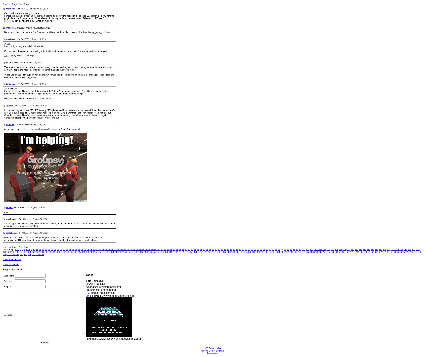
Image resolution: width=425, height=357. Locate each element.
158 (125, 252)
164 (150, 252)
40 (123, 249)
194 (274, 252)
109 (340, 249)
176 (200, 252)
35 (108, 249)
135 (29, 252)
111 (348, 249)
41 (126, 249)
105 (324, 249)
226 (407, 252)
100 (303, 249)
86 (261, 249)
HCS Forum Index (212, 348)
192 (266, 252)
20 (64, 249)
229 (419, 252)
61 (186, 249)
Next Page (24, 4)
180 (216, 252)
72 (219, 249)
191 (262, 252)
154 (108, 252)
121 (388, 249)
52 (159, 249)
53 (162, 249)
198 (291, 252)
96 (291, 249)
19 (61, 249)
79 (240, 249)
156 (117, 252)
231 (9, 254)
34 (105, 249)
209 (337, 252)
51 (156, 249)
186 (241, 252)
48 (147, 249)
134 (25, 252)
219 (378, 252)
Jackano (10, 9)
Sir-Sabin (10, 124)
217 (370, 252)
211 (345, 252)
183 (229, 252)
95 (288, 249)
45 (138, 249)
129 (4, 252)
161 (137, 252)
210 (341, 252)
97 (294, 249)
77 (234, 249)
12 (40, 249)
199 (295, 252)
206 (324, 252)
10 (34, 249)
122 (393, 249)
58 (177, 249)
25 (79, 249)
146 (75, 252)
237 (34, 254)
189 (253, 252)
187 (245, 252)
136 (34, 252)
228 (415, 252)
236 (29, 254)
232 (13, 254)
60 (183, 249)
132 (17, 252)
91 (276, 249)
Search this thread (12, 259)
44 (135, 249)
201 (303, 252)
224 (399, 252)
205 (320, 252)
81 (246, 249)
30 (93, 249)
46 (141, 249)
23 (73, 249)
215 (361, 252)
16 (52, 249)
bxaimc (9, 207)
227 (411, 252)
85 (258, 249)
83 (252, 249)
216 (365, 252)
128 (418, 249)
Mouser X (10, 106)
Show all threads (11, 264)
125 (405, 249)
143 (63, 252)
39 (120, 249)
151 (96, 252)
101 (307, 249)
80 (243, 249)
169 (170, 252)
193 (270, 252)
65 (198, 249)
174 (191, 252)
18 (58, 249)
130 (9, 252)
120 (384, 249)
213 (353, 252)
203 (312, 252)
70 (213, 249)
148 (83, 252)
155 (112, 252)
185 (237, 252)
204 (316, 252)
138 (42, 252)
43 (132, 249)
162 (141, 252)
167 (162, 252)
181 (220, 252)
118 (376, 249)
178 (208, 252)
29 (90, 249)
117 (372, 249)
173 (187, 252)
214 (357, 252)
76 (231, 249)
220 (382, 252)
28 (87, 249)
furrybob (10, 39)
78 (237, 249)
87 (264, 249)
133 (21, 252)
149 (87, 252)
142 (58, 252)
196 (283, 252)
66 (201, 249)
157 (121, 252)
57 (174, 249)
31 (96, 249)
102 (311, 249)
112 (352, 249)
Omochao (10, 233)
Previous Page (10, 4)
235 (25, 254)
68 (207, 249)
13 (43, 249)
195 (278, 252)
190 (258, 252)
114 (360, 249)
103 (316, 249)
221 (386, 252)
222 (390, 252)
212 (349, 252)
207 (328, 252)
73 (222, 249)
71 (216, 249)
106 (328, 249)
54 (165, 249)
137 (38, 252)
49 (150, 249)
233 (17, 254)
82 (249, 249)
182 (224, 252)
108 (336, 249)
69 (210, 249)
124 (401, 249)
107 (332, 249)
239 (42, 254)
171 (179, 252)
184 (233, 252)
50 (153, 249)
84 (255, 249)
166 (158, 252)
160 (133, 252)
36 (111, 249)
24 (76, 249)
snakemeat (11, 28)
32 (99, 249)
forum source (212, 353)
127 (413, 249)
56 (171, 249)
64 (195, 249)
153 (104, 252)
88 (267, 249)
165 (154, 252)
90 (273, 249)
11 (37, 249)
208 (332, 252)
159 (129, 252)
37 (114, 249)
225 (403, 252)
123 (397, 249)
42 (129, 249)
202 (307, 252)
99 (300, 249)
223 (394, 252)
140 (50, 252)
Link (88, 295)
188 (249, 252)
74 (225, 249)
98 (297, 249)
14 (46, 249)
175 (195, 252)
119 (380, 249)
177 (204, 252)
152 (100, 252)
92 (279, 249)
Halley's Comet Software (212, 351)
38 (117, 249)
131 (13, 252)
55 (168, 249)
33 (102, 249)
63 (192, 249)
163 (146, 252)
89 (270, 249)
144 (67, 252)
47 (144, 249)
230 (4, 254)
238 (38, 254)
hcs (7, 63)
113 (356, 249)
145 (71, 252)
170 (175, 252)
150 (92, 252)
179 (212, 252)
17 (55, 249)
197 (287, 252)
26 (82, 249)
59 (180, 249)
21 (67, 249)
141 (54, 252)
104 (320, 249)
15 (49, 249)
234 (21, 254)
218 (374, 252)
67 (204, 249)
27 (85, 249)
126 (409, 249)
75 (228, 249)
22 (70, 249)
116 (368, 249)
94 (285, 249)
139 (46, 252)
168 (166, 252)
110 (344, 249)
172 (183, 252)
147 (79, 252)
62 (189, 249)
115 (364, 249)
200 (299, 252)
